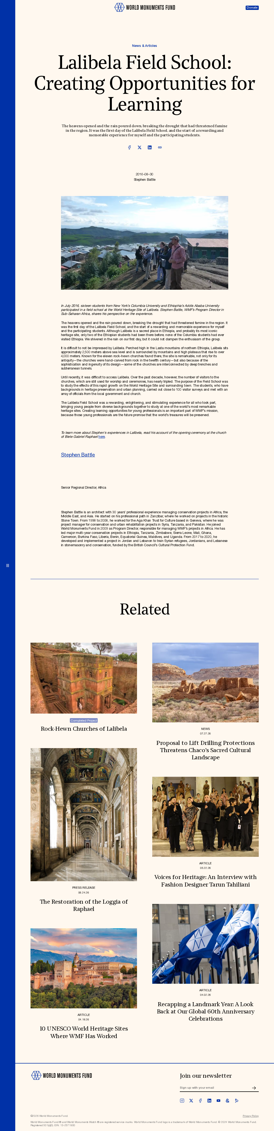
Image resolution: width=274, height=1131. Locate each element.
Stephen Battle (78, 455)
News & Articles (144, 46)
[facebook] (200, 1100)
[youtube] (218, 1100)
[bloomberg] (236, 1100)
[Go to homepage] (144, 13)
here (101, 437)
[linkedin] (209, 1100)
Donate (252, 7)
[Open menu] (7, 565)
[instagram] (182, 1100)
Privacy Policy (251, 1116)
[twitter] (191, 1100)
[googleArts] (227, 1100)
